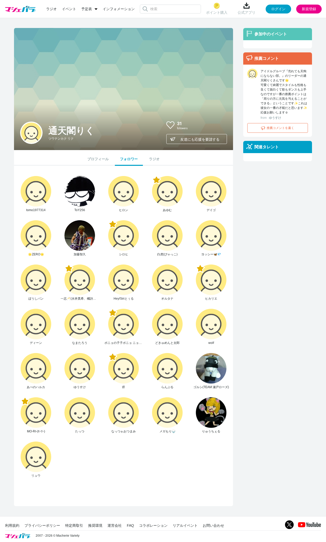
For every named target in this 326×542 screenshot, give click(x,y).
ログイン (278, 9)
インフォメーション (119, 9)
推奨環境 (95, 525)
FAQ (130, 525)
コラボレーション (153, 525)
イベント (69, 9)
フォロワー (129, 159)
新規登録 (309, 9)
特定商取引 (74, 525)
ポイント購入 (216, 12)
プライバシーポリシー (42, 525)
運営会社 (114, 525)
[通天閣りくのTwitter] (219, 125)
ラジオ (51, 9)
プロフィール (98, 159)
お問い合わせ (213, 525)
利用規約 (12, 525)
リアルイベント (185, 525)
